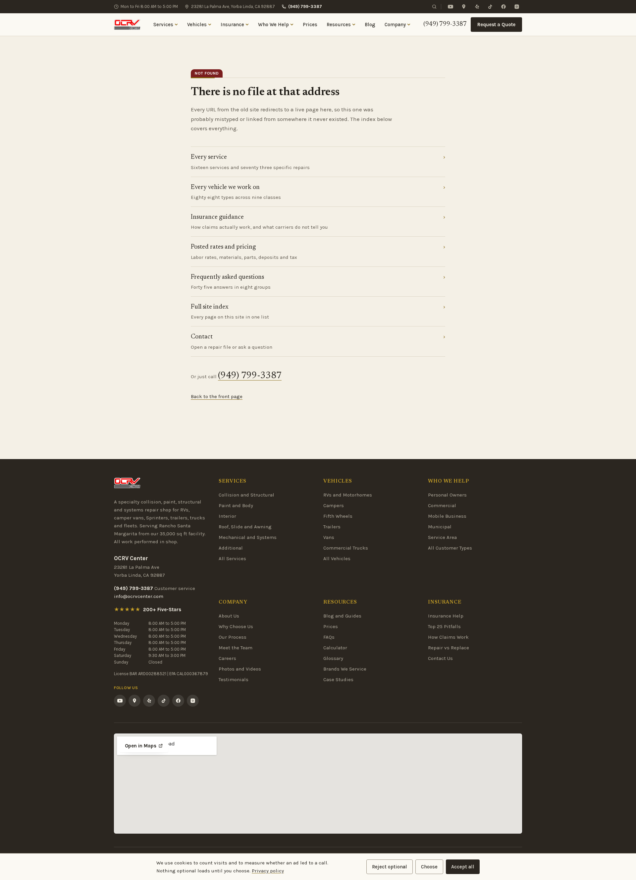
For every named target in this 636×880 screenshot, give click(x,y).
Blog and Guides (342, 616)
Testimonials (233, 679)
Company (395, 25)
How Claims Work (448, 637)
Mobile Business (447, 516)
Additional (231, 548)
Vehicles (197, 25)
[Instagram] (516, 6)
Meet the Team (235, 648)
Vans (328, 537)
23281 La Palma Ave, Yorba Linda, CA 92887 (233, 6)
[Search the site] (434, 6)
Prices (310, 25)
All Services (232, 558)
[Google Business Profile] (463, 6)
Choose (429, 867)
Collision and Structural (246, 495)
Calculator (335, 648)
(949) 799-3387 (305, 6)
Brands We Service (344, 669)
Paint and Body (236, 505)
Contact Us (440, 658)
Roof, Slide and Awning (245, 527)
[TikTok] (490, 6)
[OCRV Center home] (127, 24)
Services (163, 25)
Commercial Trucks (345, 548)
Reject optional (389, 867)
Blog (370, 25)
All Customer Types (450, 548)
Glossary (333, 658)
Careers (227, 658)
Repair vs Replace (448, 648)
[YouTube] (450, 6)
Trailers (332, 527)
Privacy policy (268, 871)
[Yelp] (477, 6)
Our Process (232, 637)
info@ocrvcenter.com (138, 596)
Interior (227, 516)
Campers (333, 505)
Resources (339, 25)
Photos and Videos (240, 669)
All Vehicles (336, 558)
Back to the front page (216, 396)
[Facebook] (503, 6)
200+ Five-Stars (162, 610)
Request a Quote (496, 25)
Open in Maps (140, 746)
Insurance (232, 25)
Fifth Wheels (337, 516)
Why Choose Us (236, 626)
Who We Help (273, 25)
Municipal (439, 527)
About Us (229, 616)
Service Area (442, 537)
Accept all (462, 867)
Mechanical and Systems (248, 537)
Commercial (442, 505)
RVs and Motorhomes (347, 495)
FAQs (329, 637)
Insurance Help (445, 616)
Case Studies (338, 679)
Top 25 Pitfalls (444, 626)
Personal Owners (447, 495)
